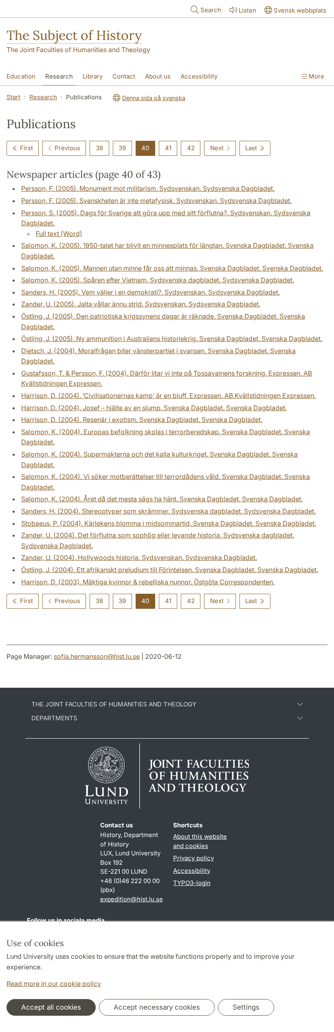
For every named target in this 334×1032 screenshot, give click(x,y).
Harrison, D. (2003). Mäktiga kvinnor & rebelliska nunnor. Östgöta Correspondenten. (148, 582)
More (315, 76)
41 (168, 148)
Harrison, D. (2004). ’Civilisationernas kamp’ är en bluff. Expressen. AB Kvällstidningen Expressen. (168, 395)
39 (122, 148)
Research (59, 76)
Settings (246, 1007)
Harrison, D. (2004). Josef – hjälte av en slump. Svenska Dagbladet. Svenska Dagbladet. (154, 408)
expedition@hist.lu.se (131, 899)
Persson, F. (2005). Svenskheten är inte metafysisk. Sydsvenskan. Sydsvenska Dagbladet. (156, 201)
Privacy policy (193, 858)
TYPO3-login (192, 883)
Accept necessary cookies (157, 1007)
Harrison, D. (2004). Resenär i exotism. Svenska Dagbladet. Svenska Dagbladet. (141, 419)
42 (191, 148)
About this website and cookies (200, 841)
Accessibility (199, 76)
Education (21, 76)
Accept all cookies (51, 1007)
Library (93, 76)
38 (99, 148)
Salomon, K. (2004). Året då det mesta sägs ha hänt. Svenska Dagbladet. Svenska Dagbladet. (162, 499)
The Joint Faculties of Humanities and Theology (78, 50)
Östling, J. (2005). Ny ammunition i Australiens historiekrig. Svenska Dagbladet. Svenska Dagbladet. (171, 339)
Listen (247, 10)
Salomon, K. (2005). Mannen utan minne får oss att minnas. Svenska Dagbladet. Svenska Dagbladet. (172, 268)
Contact (123, 76)
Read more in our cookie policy (54, 984)
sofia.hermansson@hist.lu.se (97, 656)
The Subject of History (74, 35)
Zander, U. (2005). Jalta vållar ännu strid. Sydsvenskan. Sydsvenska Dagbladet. (140, 304)
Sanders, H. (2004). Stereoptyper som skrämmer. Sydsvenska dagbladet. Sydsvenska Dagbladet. (168, 511)
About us (158, 76)
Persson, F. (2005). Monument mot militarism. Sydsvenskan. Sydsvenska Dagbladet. (148, 188)
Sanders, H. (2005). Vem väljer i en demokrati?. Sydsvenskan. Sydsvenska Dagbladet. (150, 292)
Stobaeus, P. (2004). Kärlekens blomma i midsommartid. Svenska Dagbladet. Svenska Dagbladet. (168, 523)
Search (210, 10)
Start (13, 97)
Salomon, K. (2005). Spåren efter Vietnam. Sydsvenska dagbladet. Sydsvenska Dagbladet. (157, 280)
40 (145, 148)
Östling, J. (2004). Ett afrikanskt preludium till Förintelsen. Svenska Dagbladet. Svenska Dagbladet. (169, 570)
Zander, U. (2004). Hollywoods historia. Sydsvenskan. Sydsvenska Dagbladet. (139, 557)
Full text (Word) (59, 234)
